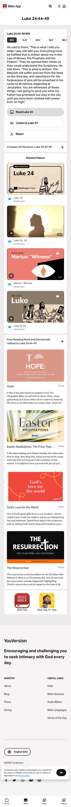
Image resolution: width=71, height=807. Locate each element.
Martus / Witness (26, 283)
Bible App (22, 609)
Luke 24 (21, 197)
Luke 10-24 (23, 325)
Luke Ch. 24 (23, 240)
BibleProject (19, 201)
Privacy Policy (24, 775)
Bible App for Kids (47, 609)
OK (61, 772)
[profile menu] (61, 6)
